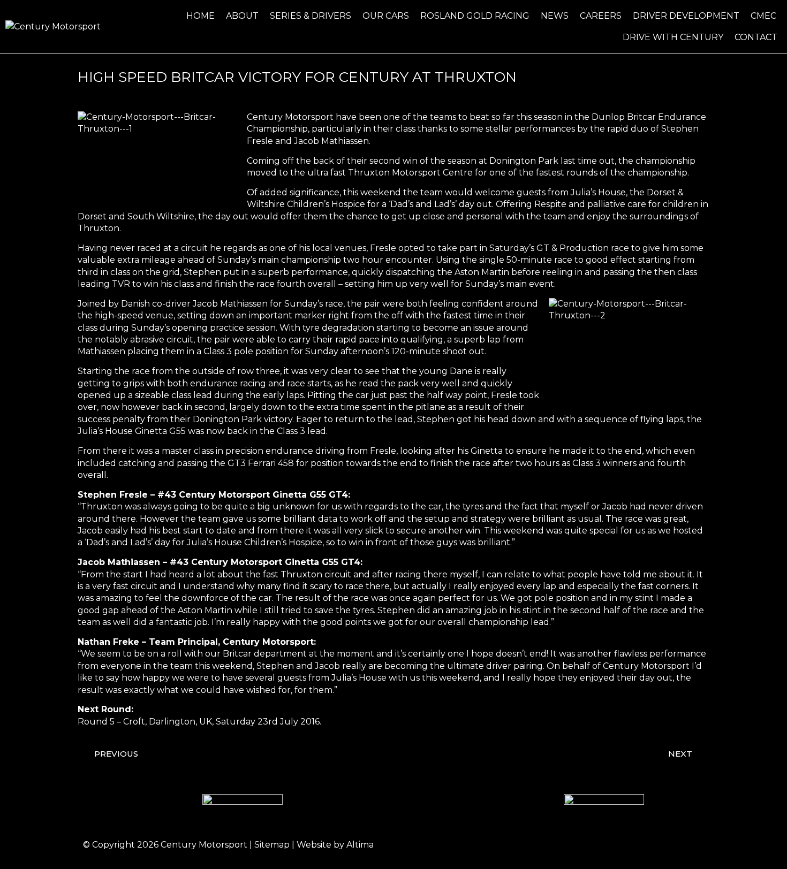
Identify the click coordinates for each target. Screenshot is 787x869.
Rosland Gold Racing (474, 16)
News (555, 16)
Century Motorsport (204, 845)
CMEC (763, 16)
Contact (756, 37)
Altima (360, 845)
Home (200, 16)
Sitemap (272, 845)
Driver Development (686, 16)
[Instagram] (631, 845)
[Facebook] (602, 845)
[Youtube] (690, 845)
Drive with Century (673, 37)
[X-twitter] (661, 845)
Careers (601, 16)
